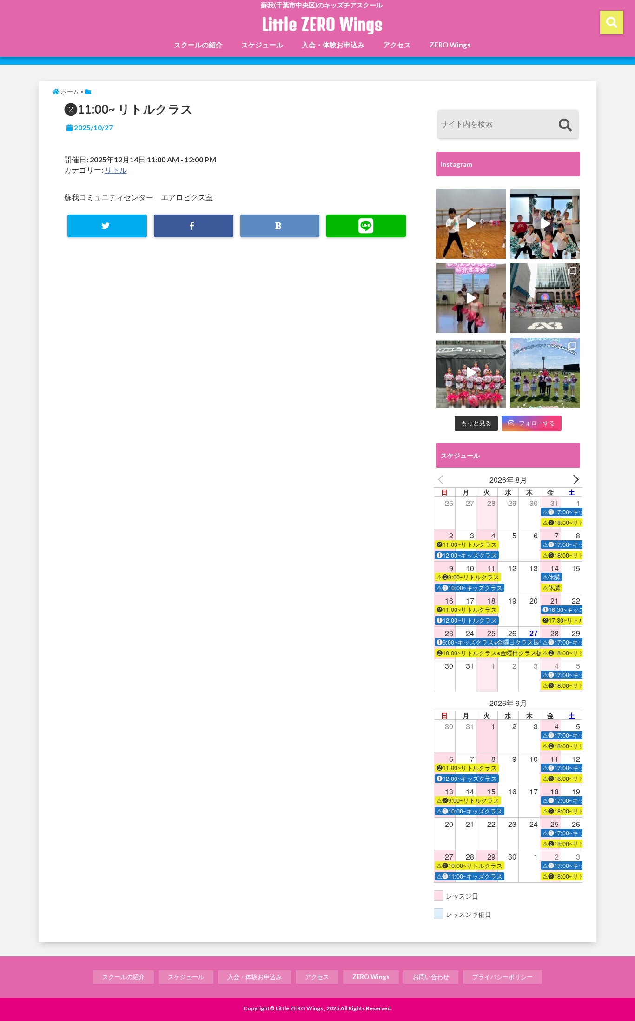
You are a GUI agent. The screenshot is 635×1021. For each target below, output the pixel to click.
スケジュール (262, 44)
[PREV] (442, 479)
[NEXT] (573, 479)
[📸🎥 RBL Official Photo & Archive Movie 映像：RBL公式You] (545, 298)
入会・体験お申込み (333, 44)
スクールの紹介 (198, 44)
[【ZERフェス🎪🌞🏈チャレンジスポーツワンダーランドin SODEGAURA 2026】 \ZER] (545, 373)
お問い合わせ (431, 977)
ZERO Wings (450, 44)
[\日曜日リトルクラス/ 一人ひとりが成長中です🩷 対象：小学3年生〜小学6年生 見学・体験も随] (471, 298)
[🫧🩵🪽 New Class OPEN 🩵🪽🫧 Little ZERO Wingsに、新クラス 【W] (545, 224)
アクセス (397, 44)
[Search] (565, 125)
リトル (116, 169)
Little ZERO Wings (322, 24)
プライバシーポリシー (502, 977)
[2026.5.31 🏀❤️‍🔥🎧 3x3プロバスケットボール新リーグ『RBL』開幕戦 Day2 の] (471, 373)
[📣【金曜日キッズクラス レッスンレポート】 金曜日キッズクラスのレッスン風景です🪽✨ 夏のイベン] (471, 224)
